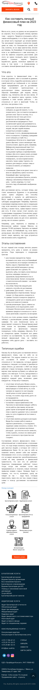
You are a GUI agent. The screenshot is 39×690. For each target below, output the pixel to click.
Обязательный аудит (9, 607)
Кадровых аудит (8, 614)
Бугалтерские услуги (11, 574)
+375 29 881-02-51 (8, 645)
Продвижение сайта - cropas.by (13, 677)
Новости (24, 647)
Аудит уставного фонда (11, 621)
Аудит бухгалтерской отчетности (14, 605)
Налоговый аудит (8, 619)
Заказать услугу (19, 557)
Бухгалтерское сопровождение (13, 584)
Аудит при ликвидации (10, 609)
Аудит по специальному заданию (14, 623)
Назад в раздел (8, 488)
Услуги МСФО (7, 593)
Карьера (23, 644)
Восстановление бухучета (11, 582)
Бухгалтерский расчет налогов (13, 596)
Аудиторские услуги (11, 601)
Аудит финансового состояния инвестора (17, 616)
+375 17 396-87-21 (8, 640)
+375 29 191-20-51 (8, 642)
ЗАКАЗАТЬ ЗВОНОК (12, 9)
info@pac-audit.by (8, 648)
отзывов (23, 675)
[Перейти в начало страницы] (33, 675)
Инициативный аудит (9, 612)
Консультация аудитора (11, 632)
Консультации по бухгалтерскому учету (16, 635)
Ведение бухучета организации (13, 579)
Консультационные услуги (13, 629)
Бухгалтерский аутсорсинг (11, 577)
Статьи (23, 640)
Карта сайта (25, 650)
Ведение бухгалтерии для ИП (12, 586)
